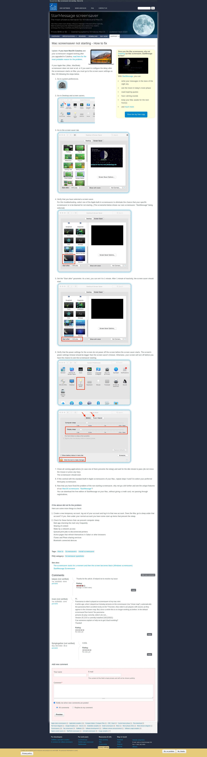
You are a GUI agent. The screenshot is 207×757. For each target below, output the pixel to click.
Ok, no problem (169, 751)
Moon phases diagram (143, 726)
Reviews (82, 36)
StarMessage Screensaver (64, 568)
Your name (58, 672)
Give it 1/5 (77, 585)
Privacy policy (103, 744)
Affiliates (134, 747)
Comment (58, 683)
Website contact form (138, 740)
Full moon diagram (56, 726)
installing (121, 54)
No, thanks (181, 751)
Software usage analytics (132, 728)
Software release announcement (112, 728)
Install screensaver (86, 551)
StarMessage (127, 76)
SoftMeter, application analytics (60, 740)
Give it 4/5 (83, 585)
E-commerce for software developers (62, 742)
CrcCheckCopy (82, 740)
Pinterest (119, 744)
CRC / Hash (111, 723)
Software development (92, 728)
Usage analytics (103, 731)
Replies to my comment (84, 708)
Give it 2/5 (79, 585)
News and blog (80, 8)
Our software (65, 8)
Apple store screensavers (58, 723)
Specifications (68, 36)
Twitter (119, 742)
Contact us (103, 8)
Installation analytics (93, 726)
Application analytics (75, 723)
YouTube (119, 746)
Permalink (55, 583)
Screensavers (71, 551)
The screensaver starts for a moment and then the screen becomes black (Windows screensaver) (93, 566)
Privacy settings (103, 747)
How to (60, 551)
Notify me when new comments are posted (72, 703)
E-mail (90, 672)
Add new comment (148, 575)
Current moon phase (124, 723)
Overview (56, 36)
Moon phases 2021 (128, 726)
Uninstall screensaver (89, 731)
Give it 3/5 (81, 585)
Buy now (103, 36)
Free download (137, 723)
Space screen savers (57, 731)
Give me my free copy (136, 114)
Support (114, 36)
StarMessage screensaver (85, 742)
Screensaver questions (74, 556)
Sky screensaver (68, 728)
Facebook (120, 740)
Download (93, 36)
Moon (118, 726)
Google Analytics (70, 726)
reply (133, 590)
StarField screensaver (73, 731)
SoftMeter (79, 728)
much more (129, 107)
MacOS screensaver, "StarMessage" (77, 489)
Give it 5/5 (84, 585)
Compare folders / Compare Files (95, 723)
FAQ (92, 8)
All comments (64, 708)
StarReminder (82, 744)
